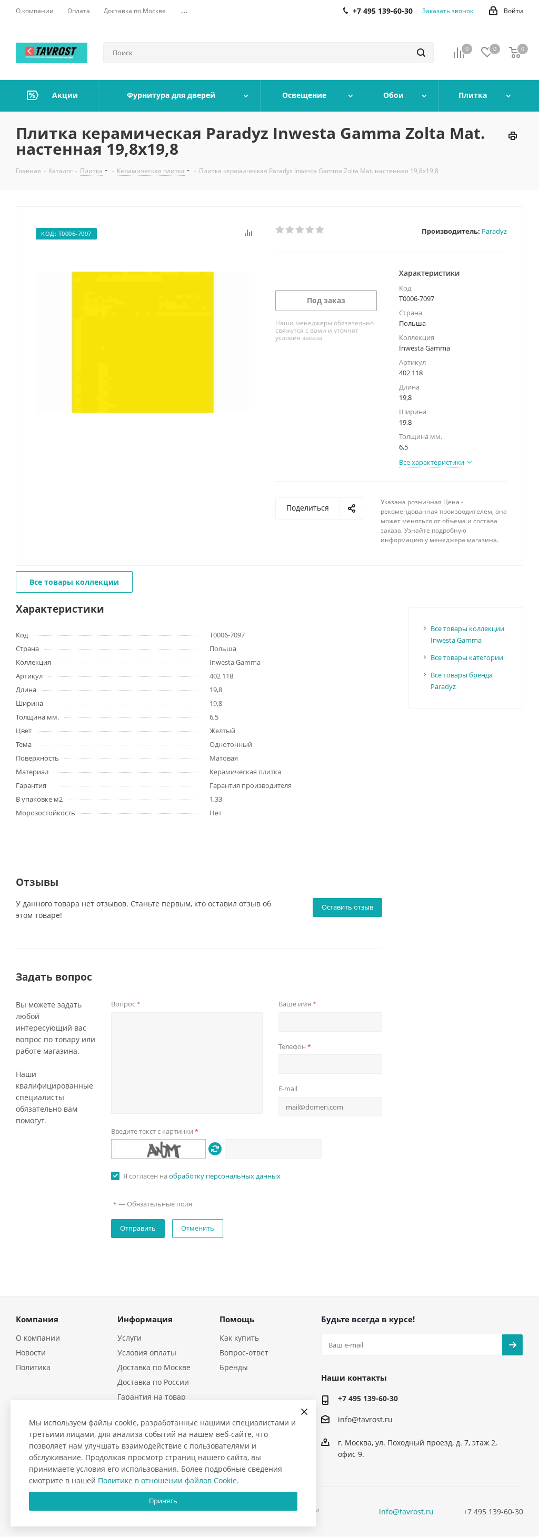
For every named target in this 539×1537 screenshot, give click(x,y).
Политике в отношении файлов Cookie (167, 1480)
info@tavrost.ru (365, 1419)
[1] (280, 230)
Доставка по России (153, 1382)
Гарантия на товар (151, 1397)
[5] (320, 230)
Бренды (233, 1367)
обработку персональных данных (225, 1176)
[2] (290, 230)
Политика (33, 1367)
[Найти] (421, 52)
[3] (300, 230)
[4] (310, 230)
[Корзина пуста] (515, 52)
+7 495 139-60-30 (368, 1398)
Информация (145, 1319)
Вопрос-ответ (243, 1353)
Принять (163, 1500)
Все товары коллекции (74, 582)
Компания (37, 1319)
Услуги (129, 1338)
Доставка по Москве (154, 1367)
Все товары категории (467, 657)
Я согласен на (202, 1176)
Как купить (239, 1338)
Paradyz (494, 231)
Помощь (236, 1319)
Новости (31, 1353)
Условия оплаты (146, 1353)
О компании (38, 1338)
